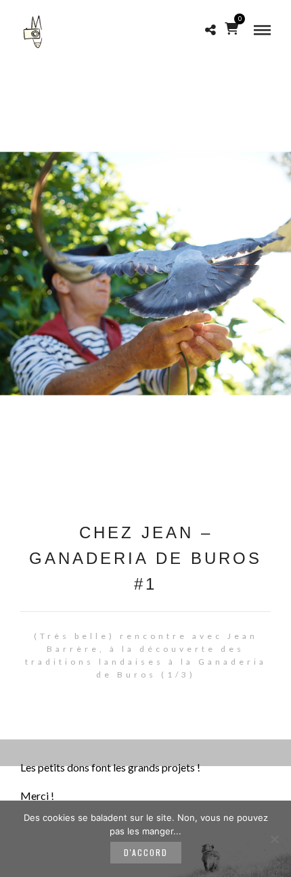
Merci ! (37, 795)
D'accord (146, 852)
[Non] (274, 839)
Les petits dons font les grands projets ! (110, 767)
